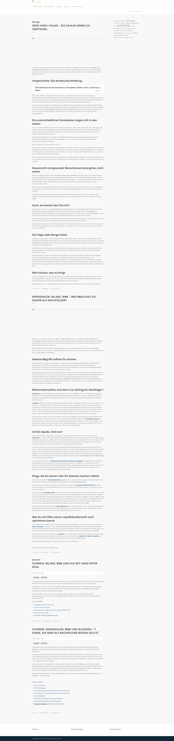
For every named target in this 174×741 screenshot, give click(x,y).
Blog (33, 32)
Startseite (136, 11)
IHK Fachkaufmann (39, 685)
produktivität (118, 33)
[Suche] (140, 6)
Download (36, 577)
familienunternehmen (119, 21)
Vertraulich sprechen (115, 729)
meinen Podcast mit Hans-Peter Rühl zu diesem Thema (60, 109)
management (118, 28)
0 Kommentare (46, 621)
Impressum (35, 729)
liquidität (133, 26)
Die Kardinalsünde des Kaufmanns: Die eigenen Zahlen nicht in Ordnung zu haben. (68, 88)
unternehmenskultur (121, 35)
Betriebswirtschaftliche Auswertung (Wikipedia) (48, 698)
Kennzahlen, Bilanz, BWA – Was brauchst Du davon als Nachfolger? (64, 298)
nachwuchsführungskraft (120, 30)
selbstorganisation (128, 33)
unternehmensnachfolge (121, 37)
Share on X (98, 90)
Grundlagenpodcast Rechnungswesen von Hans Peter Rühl (52, 690)
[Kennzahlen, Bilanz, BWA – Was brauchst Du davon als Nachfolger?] (68, 322)
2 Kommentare (44, 552)
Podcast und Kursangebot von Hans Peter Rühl (67, 379)
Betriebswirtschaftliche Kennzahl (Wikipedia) (47, 701)
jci (124, 23)
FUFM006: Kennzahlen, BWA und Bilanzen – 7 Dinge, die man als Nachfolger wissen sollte (65, 630)
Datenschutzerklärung (77, 729)
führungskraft (117, 23)
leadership (123, 25)
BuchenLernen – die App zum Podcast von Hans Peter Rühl (52, 693)
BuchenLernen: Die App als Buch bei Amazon (48, 610)
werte (131, 37)
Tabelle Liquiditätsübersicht (56, 704)
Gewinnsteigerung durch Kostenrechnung (92, 456)
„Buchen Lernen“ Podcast (41, 607)
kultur (115, 26)
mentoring (126, 28)
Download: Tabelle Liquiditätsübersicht (46, 615)
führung (130, 21)
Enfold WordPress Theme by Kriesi (53, 738)
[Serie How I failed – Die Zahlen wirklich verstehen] (68, 51)
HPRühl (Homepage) (40, 688)
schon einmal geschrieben (78, 482)
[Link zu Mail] (140, 2)
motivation (133, 28)
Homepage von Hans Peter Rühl (43, 605)
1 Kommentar (44, 288)
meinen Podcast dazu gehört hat (67, 175)
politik (130, 30)
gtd (122, 23)
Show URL (44, 577)
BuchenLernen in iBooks (41, 613)
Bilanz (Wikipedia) (39, 696)
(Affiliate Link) (66, 610)
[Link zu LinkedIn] (137, 2)
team (135, 33)
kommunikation (132, 23)
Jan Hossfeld (56, 288)
